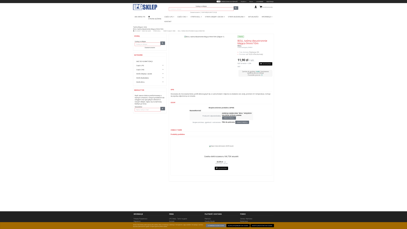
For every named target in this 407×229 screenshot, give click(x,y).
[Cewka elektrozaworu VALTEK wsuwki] (221, 146)
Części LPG (168, 17)
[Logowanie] (255, 7)
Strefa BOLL (196, 17)
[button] (243, 1)
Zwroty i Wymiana (246, 219)
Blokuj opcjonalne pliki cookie (238, 225)
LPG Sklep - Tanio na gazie (178, 219)
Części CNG (181, 17)
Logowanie (259, 1)
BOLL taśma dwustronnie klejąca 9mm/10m (191, 31)
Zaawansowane (195, 12)
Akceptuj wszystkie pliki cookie (262, 225)
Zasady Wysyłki (210, 221)
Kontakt (171, 221)
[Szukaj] (236, 8)
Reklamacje (244, 221)
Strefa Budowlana (236, 17)
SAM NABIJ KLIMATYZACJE (209, 12)
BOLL (239, 46)
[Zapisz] (162, 108)
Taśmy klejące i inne (169, 31)
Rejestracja (269, 1)
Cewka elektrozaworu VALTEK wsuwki (221, 156)
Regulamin (137, 221)
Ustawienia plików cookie (216, 225)
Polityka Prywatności (140, 219)
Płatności (208, 219)
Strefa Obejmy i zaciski (214, 17)
